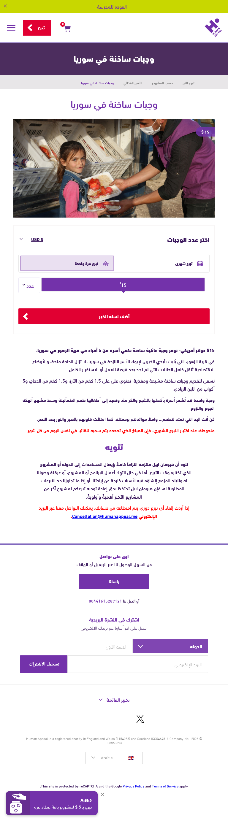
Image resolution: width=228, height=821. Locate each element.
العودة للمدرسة (112, 6)
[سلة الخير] (67, 30)
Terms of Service (165, 785)
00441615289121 (105, 601)
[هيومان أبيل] (151, 28)
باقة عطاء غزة (46, 806)
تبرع (41, 27)
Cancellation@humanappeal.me (104, 515)
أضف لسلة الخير (114, 316)
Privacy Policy (133, 785)
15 (123, 284)
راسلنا (114, 581)
